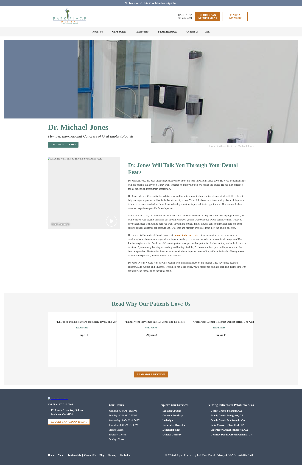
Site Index (125, 455)
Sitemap (112, 455)
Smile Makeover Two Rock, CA (228, 425)
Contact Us (192, 31)
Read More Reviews (151, 374)
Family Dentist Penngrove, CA (227, 415)
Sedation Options (171, 410)
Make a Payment (235, 16)
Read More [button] (82, 327)
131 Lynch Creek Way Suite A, (67, 412)
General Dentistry (172, 434)
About (61, 455)
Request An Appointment (207, 16)
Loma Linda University (186, 235)
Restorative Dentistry (173, 425)
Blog (207, 31)
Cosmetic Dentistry (172, 415)
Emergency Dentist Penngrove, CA (229, 429)
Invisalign (167, 420)
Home (212, 146)
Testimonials (141, 31)
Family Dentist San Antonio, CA (228, 420)
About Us (97, 31)
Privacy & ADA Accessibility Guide (235, 455)
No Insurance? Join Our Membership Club (151, 3)
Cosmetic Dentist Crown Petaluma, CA (231, 434)
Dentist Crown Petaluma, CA (226, 410)
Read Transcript (60, 224)
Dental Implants (171, 429)
